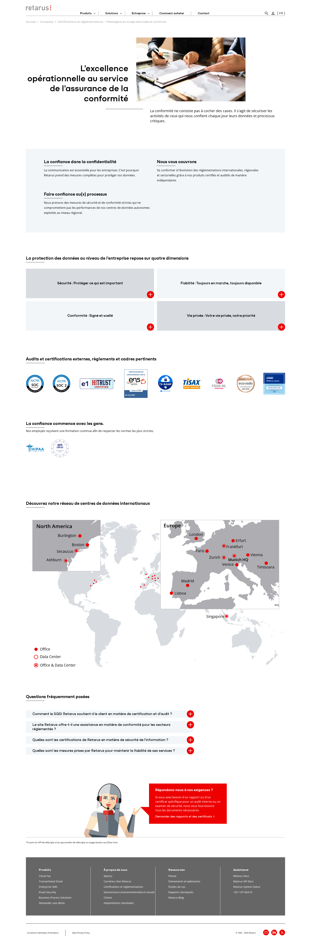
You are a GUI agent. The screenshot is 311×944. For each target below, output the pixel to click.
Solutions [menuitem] (111, 13)
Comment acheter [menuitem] (171, 13)
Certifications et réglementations (123, 886)
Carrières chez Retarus (117, 881)
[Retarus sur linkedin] (274, 932)
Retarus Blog (176, 897)
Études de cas (176, 886)
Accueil (31, 22)
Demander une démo (52, 903)
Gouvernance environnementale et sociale (129, 892)
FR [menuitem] (281, 13)
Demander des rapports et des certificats (183, 816)
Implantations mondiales (119, 903)
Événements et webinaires (184, 881)
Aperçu (108, 876)
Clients (108, 897)
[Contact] (266, 932)
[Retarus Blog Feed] (282, 932)
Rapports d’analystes (180, 892)
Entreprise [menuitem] (139, 13)
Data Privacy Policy (81, 932)
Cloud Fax (45, 876)
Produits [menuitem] (86, 13)
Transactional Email (51, 881)
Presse (172, 876)
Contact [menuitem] (203, 13)
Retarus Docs (241, 876)
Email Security (47, 892)
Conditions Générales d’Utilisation (43, 932)
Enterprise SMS (48, 886)
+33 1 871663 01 (243, 892)
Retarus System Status (246, 886)
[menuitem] (266, 13)
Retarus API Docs (243, 881)
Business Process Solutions (55, 897)
